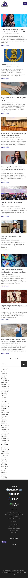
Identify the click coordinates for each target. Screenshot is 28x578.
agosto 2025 (4, 392)
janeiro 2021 (4, 446)
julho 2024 (3, 416)
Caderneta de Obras (14, 526)
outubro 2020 (4, 451)
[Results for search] (10, 367)
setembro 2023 (5, 433)
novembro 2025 (5, 386)
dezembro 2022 (5, 438)
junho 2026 (4, 373)
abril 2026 (3, 377)
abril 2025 (3, 399)
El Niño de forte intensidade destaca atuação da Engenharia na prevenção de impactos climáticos (13, 272)
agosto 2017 (4, 468)
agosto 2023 (4, 435)
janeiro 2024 (4, 427)
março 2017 (4, 478)
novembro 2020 (5, 449)
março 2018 (4, 464)
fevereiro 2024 (5, 425)
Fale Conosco (14, 532)
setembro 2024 (5, 412)
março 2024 (4, 423)
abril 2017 (3, 476)
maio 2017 (3, 474)
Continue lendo (5, 45)
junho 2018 (4, 461)
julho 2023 (3, 436)
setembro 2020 (5, 453)
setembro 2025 (5, 390)
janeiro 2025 (4, 405)
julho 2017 (3, 470)
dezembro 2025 (5, 384)
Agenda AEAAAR (14, 525)
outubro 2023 (4, 431)
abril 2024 (3, 421)
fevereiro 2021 (4, 444)
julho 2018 (3, 459)
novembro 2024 (5, 408)
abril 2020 (3, 457)
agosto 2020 (4, 455)
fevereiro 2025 (5, 403)
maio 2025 (3, 397)
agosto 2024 (4, 414)
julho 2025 (3, 393)
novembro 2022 (5, 440)
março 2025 (4, 401)
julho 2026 (4, 371)
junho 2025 (4, 395)
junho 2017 (4, 472)
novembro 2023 (5, 429)
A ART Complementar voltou (10, 65)
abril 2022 (3, 442)
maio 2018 (3, 463)
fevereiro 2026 (5, 380)
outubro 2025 (4, 388)
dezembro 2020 (5, 448)
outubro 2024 (4, 410)
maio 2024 (3, 420)
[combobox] (10, 364)
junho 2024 (4, 418)
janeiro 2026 (4, 382)
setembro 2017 (5, 466)
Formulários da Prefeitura (14, 528)
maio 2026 (4, 375)
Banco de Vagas (14, 530)
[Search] (24, 364)
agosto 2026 (4, 369)
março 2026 (4, 378)
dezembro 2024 (5, 406)
